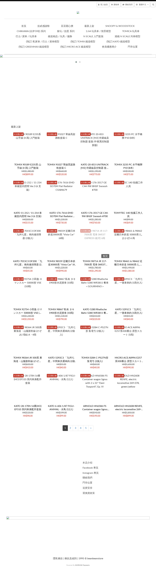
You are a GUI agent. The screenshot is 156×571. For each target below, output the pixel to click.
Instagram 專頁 (91, 473)
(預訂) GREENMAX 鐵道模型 (34, 47)
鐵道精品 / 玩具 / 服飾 (60, 36)
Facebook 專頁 (90, 468)
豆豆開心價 (67, 26)
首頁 (23, 26)
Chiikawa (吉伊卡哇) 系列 (31, 31)
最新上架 (89, 26)
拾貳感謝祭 (43, 26)
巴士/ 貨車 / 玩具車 (26, 36)
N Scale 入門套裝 (93, 36)
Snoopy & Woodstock (120, 26)
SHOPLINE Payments (82, 565)
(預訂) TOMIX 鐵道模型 (83, 41)
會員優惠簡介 (109, 47)
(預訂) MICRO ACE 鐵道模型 (75, 47)
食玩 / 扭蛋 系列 (65, 31)
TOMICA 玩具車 (130, 31)
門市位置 (133, 47)
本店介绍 (87, 463)
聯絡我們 (87, 477)
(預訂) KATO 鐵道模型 (118, 41)
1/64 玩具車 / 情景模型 (98, 31)
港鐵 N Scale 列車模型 (127, 36)
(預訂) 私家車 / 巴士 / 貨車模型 (42, 41)
